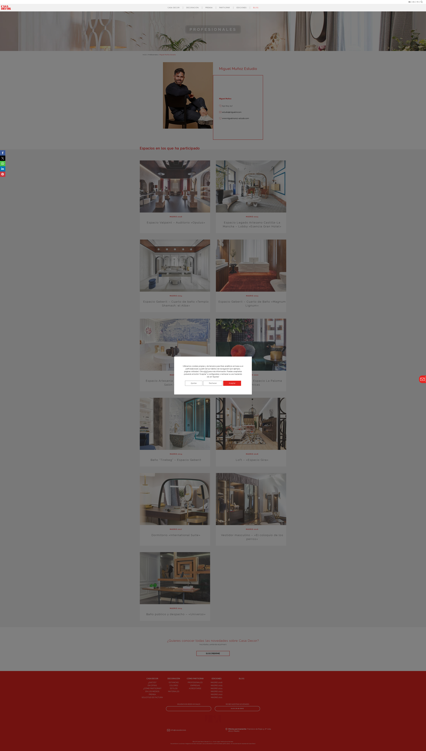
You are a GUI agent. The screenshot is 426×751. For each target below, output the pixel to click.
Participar (224, 8)
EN (413, 2)
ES (409, 2)
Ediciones (242, 8)
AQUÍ (206, 371)
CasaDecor (6, 7)
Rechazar (213, 383)
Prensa (209, 8)
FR (417, 2)
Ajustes (194, 383)
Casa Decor (174, 8)
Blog (255, 8)
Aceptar (232, 383)
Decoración (192, 8)
